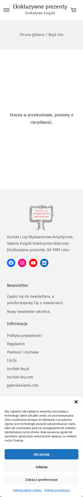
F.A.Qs (12, 360)
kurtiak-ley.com (20, 377)
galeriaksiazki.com (23, 385)
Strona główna (32, 34)
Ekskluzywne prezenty (40, 6)
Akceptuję (42, 454)
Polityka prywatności (57, 490)
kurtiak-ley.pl (18, 369)
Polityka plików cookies (27, 490)
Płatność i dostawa (23, 352)
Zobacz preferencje (41, 480)
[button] (76, 402)
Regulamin (16, 344)
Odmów (41, 467)
